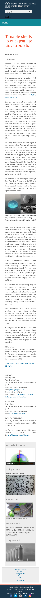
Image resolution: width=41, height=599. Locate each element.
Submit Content (29, 593)
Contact (9, 589)
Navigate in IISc (20, 570)
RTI (20, 578)
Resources (20, 572)
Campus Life (20, 574)
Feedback (10, 593)
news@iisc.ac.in (12, 435)
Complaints (20, 580)
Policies (20, 576)
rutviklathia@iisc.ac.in (17, 414)
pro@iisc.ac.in (25, 435)
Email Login (17, 593)
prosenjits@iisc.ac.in (16, 390)
